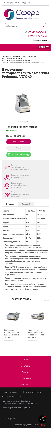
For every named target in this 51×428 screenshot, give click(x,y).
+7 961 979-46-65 (37, 35)
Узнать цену (18, 142)
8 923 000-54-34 (34, 392)
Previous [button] (45, 299)
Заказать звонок (40, 40)
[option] (13, 326)
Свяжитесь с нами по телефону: (15, 392)
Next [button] (48, 299)
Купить (18, 148)
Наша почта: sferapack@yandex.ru (16, 401)
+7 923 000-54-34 (37, 32)
